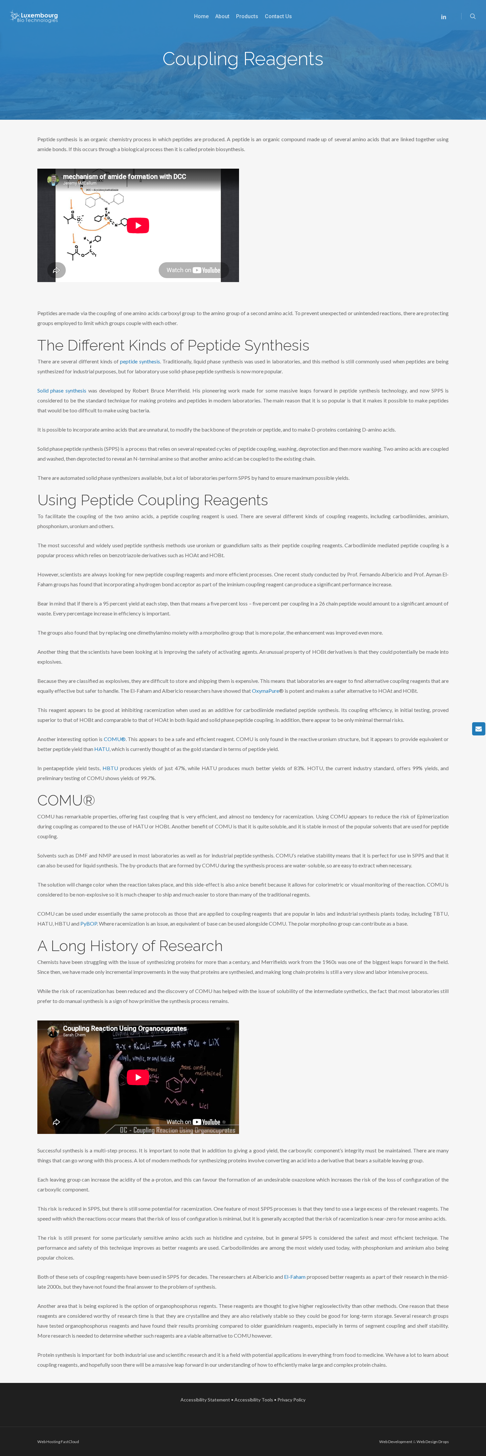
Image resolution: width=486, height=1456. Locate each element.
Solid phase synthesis (61, 390)
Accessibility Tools (253, 1399)
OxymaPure (265, 690)
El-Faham (294, 1276)
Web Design (427, 1441)
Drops (443, 1441)
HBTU (110, 768)
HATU (101, 749)
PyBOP (88, 923)
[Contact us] (478, 728)
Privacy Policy (291, 1399)
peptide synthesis (140, 361)
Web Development (395, 1441)
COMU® (115, 739)
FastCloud (70, 1441)
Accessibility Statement (205, 1399)
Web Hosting (48, 1441)
